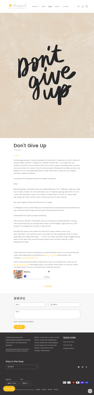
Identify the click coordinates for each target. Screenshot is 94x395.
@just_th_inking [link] (50, 255)
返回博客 (48, 286)
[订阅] (37, 367)
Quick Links (69, 337)
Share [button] (17, 155)
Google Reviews (68, 348)
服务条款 (50, 389)
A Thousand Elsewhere (17, 389)
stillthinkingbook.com (29, 258)
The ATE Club (67, 345)
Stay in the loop (68, 342)
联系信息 (56, 389)
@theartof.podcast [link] (21, 265)
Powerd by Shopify (29, 389)
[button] (36, 6)
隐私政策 (44, 389)
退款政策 (38, 389)
